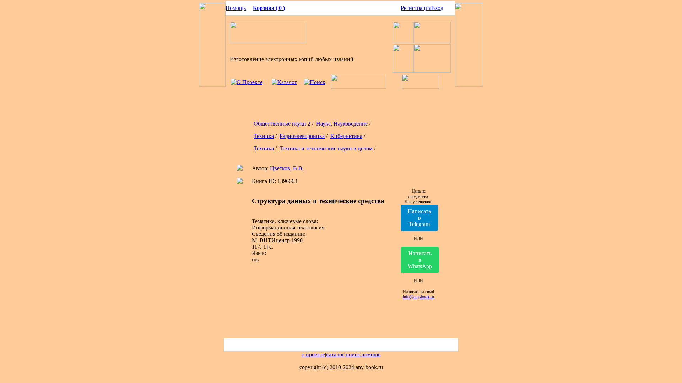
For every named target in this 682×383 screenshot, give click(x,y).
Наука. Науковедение (342, 124)
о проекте (313, 354)
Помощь (236, 8)
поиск (353, 354)
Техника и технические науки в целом (326, 148)
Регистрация (416, 8)
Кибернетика (346, 136)
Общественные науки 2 (282, 124)
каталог (335, 354)
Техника (264, 136)
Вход (437, 8)
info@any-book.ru (418, 296)
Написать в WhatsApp (420, 259)
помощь (370, 354)
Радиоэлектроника (302, 136)
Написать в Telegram (419, 217)
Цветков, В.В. (287, 168)
